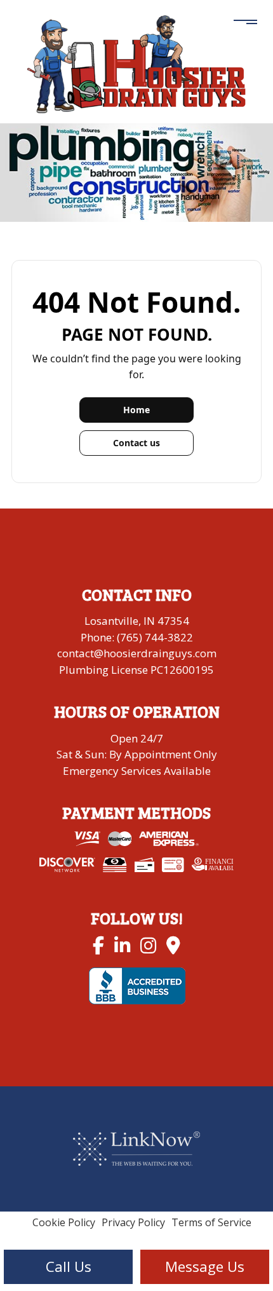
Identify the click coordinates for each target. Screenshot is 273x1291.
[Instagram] (148, 944)
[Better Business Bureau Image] (137, 985)
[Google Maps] (173, 944)
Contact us (136, 443)
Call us (68, 1266)
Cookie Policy (63, 1222)
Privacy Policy (133, 1222)
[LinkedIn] (122, 944)
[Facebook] (98, 944)
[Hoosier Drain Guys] (136, 62)
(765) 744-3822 (155, 637)
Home (136, 410)
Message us (204, 1266)
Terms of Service (211, 1222)
